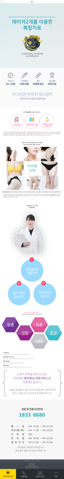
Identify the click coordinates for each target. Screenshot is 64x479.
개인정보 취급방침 (27, 460)
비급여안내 (38, 460)
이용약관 (33, 460)
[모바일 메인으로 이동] (32, 1)
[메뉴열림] (1, 1)
